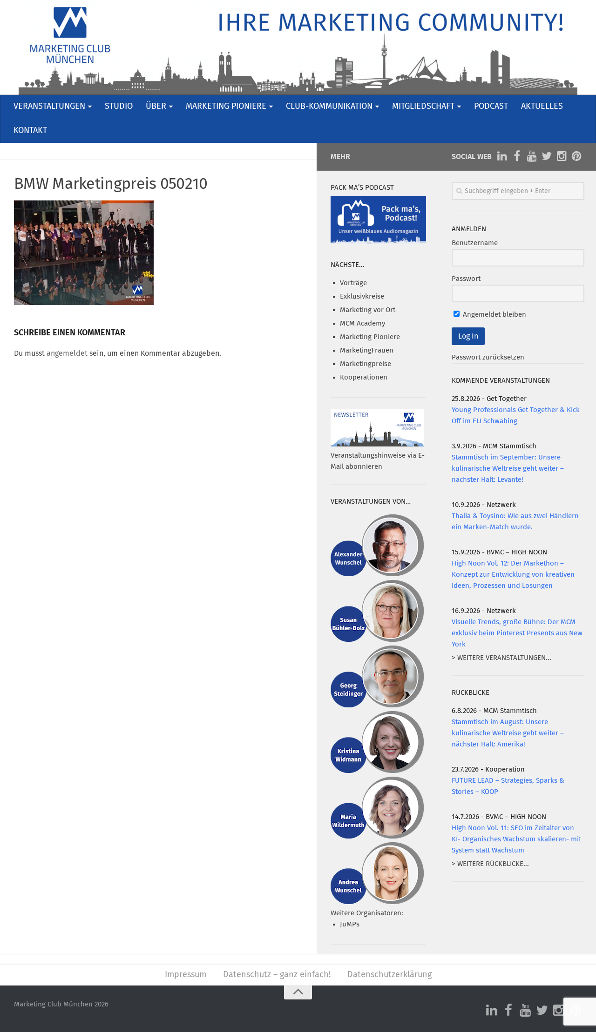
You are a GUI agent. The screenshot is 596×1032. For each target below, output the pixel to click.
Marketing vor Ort (367, 309)
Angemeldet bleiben (493, 314)
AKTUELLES (542, 106)
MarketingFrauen (366, 350)
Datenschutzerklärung (389, 975)
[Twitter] (546, 156)
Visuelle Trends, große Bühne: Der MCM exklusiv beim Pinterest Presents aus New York (517, 633)
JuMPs (349, 924)
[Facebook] (516, 156)
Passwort (466, 278)
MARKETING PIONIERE (226, 106)
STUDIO (119, 106)
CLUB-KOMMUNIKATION (329, 106)
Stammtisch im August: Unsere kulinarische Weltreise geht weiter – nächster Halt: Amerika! (508, 733)
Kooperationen (363, 377)
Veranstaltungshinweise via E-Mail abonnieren (378, 461)
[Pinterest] (576, 156)
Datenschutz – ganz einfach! (277, 975)
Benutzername (475, 243)
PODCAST (491, 106)
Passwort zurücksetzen (488, 357)
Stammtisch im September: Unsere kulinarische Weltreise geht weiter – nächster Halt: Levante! (508, 468)
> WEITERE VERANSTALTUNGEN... (501, 657)
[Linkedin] (502, 156)
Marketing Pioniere (370, 336)
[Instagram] (561, 156)
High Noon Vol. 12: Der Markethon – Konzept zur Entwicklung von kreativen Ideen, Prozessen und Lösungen (513, 574)
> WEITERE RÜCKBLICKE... (490, 863)
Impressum (185, 975)
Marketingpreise (365, 363)
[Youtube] (531, 156)
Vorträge (353, 283)
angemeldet (67, 353)
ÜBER (156, 106)
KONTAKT (30, 131)
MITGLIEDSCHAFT (423, 106)
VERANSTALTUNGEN (49, 106)
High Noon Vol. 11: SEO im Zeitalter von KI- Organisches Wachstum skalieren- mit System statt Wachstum (516, 839)
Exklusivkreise (362, 296)
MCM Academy (362, 323)
